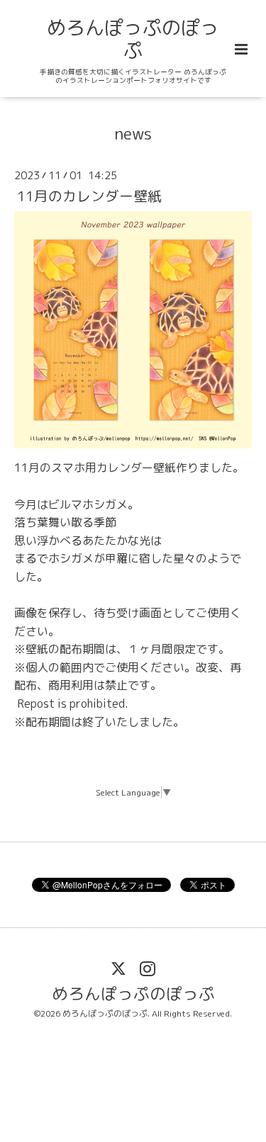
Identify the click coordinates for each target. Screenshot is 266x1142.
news (133, 133)
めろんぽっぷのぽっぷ (133, 39)
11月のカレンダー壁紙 (89, 195)
